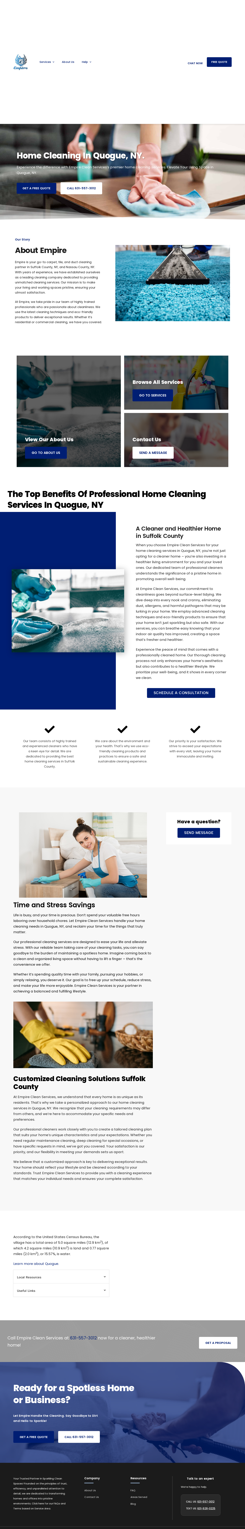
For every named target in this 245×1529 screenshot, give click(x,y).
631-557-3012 (83, 1338)
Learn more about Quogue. (36, 1263)
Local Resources (29, 1277)
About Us (68, 62)
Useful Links (26, 1290)
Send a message (153, 452)
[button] (181, 693)
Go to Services (152, 395)
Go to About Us (46, 452)
